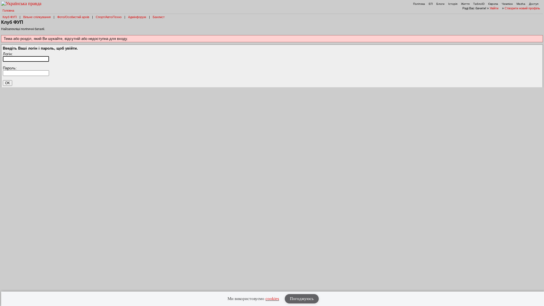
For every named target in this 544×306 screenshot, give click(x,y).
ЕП (431, 3)
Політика (419, 3)
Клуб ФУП (10, 17)
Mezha (521, 3)
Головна (8, 10)
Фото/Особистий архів (73, 17)
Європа (493, 3)
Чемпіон (507, 3)
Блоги (440, 3)
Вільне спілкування (37, 17)
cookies (272, 298)
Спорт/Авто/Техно (109, 17)
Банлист (159, 17)
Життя (465, 3)
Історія (452, 3)
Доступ (533, 3)
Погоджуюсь (302, 298)
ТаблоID (478, 3)
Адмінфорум (137, 17)
